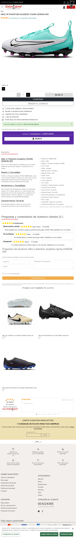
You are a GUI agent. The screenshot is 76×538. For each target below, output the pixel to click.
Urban (40, 495)
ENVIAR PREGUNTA (38, 278)
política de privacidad (15, 273)
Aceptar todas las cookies (49, 534)
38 (3, 88)
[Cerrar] (73, 528)
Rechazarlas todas (66, 534)
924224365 (46, 503)
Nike (2, 11)
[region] (38, 531)
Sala (39, 492)
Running (41, 490)
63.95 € (38, 139)
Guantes (41, 487)
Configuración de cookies (11, 534)
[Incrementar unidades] (28, 95)
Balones (40, 479)
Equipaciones (42, 484)
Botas (40, 481)
